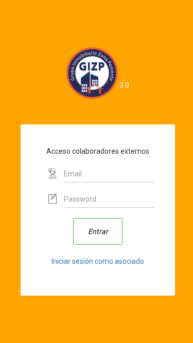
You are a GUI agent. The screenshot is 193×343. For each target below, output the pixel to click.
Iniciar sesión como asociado (97, 261)
